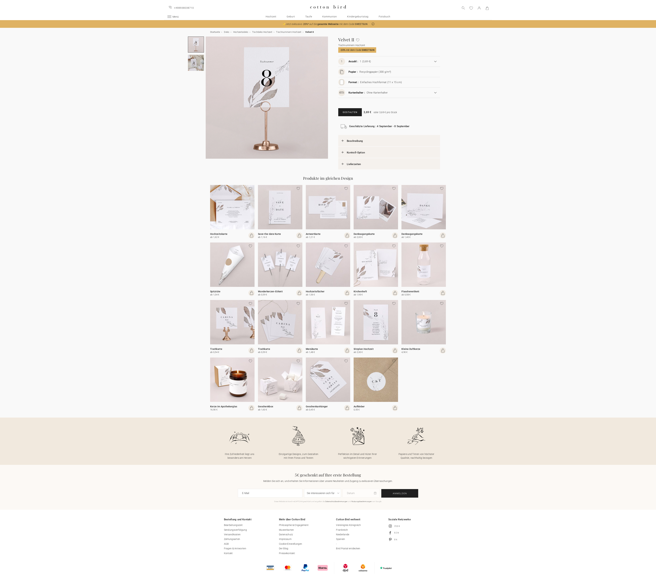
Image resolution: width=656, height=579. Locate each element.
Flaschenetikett (410, 291)
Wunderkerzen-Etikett (270, 291)
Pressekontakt (287, 553)
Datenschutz (286, 534)
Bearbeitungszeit (233, 525)
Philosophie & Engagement (294, 525)
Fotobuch (384, 16)
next (208, 100)
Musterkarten (286, 529)
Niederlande (342, 534)
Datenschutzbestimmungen (336, 501)
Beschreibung (355, 140)
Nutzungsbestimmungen (362, 501)
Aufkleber (359, 406)
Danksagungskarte (364, 234)
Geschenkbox (265, 406)
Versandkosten (232, 534)
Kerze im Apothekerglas (223, 406)
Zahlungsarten (232, 539)
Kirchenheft (360, 291)
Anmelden (400, 493)
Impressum (285, 539)
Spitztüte (215, 291)
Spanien (340, 539)
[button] (373, 24)
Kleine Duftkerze (410, 349)
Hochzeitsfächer (315, 291)
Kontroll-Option (356, 152)
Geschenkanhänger (317, 406)
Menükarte (312, 349)
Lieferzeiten (354, 164)
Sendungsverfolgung (235, 529)
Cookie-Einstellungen (290, 543)
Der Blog (283, 548)
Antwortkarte (313, 234)
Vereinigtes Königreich (348, 525)
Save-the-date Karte (269, 234)
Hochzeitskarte (218, 234)
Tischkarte (216, 349)
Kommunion (329, 16)
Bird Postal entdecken (348, 548)
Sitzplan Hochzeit (364, 349)
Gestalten (350, 112)
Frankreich (342, 529)
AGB (226, 543)
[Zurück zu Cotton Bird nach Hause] (328, 11)
